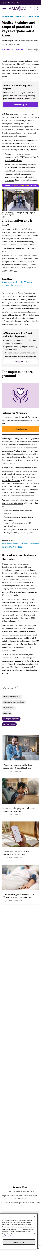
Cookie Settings (18, 1242)
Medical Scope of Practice (11, 696)
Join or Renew (23, 8)
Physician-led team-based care (21, 1191)
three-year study (10, 564)
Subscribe (31, 49)
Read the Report (20, 104)
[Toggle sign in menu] (37, 8)
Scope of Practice (31, 17)
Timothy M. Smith (11, 41)
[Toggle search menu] (31, 8)
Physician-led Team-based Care (13, 702)
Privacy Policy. (9, 1236)
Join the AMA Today (20, 362)
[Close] (34, 1216)
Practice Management (11, 17)
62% (3, 309)
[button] (21, 2)
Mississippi (7, 713)
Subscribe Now (20, 429)
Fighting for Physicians (13, 49)
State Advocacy (8, 708)
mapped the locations (11, 480)
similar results (14, 608)
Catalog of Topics (9, 724)
